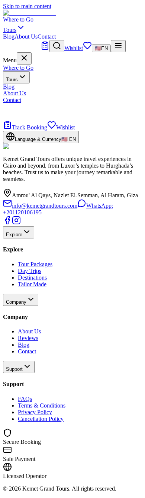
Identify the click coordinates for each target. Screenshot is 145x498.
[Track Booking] (45, 48)
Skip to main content (27, 6)
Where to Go (18, 19)
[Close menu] (24, 58)
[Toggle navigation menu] (118, 46)
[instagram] (16, 223)
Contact (47, 36)
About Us (26, 36)
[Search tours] (56, 46)
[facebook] (7, 223)
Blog (8, 36)
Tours (12, 79)
